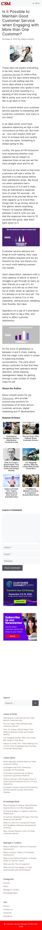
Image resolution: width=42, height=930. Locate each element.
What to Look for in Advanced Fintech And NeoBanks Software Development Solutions (19, 825)
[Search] (35, 703)
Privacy (6, 906)
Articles (6, 883)
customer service (11, 74)
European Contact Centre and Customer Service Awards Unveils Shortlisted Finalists (20, 789)
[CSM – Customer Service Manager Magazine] (6, 3)
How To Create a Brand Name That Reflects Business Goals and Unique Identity (18, 731)
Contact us (8, 909)
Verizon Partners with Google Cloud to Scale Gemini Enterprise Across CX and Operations (20, 781)
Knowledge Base (10, 893)
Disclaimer (7, 916)
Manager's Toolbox (11, 890)
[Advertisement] (21, 668)
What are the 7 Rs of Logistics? (16, 864)
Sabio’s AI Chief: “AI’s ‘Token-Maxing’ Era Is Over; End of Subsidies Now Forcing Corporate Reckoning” (20, 746)
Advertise (7, 913)
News (5, 886)
